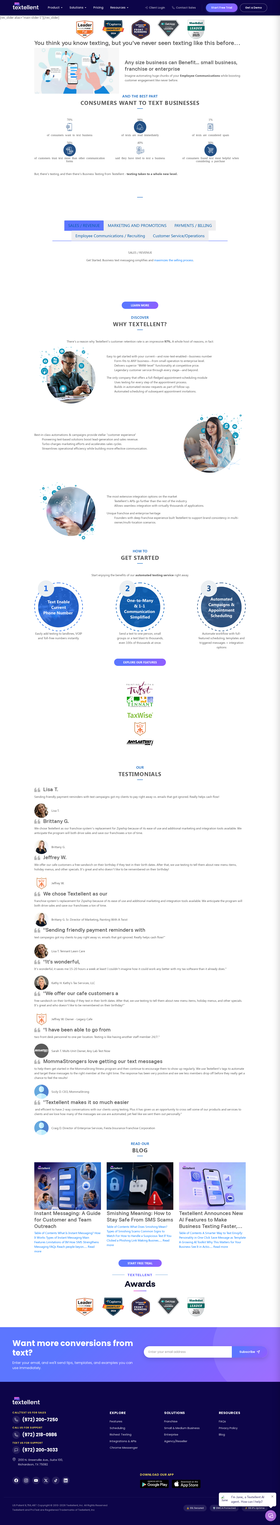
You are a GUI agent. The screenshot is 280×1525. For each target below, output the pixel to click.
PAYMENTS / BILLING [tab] (193, 225)
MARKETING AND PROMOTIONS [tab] (137, 225)
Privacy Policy (228, 1428)
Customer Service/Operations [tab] (179, 235)
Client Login (157, 8)
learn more (140, 305)
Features (116, 1421)
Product (54, 8)
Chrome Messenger (124, 1448)
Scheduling (117, 1428)
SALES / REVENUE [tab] (84, 225)
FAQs (222, 1421)
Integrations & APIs (123, 1441)
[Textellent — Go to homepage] (26, 8)
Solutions (76, 8)
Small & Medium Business (182, 1428)
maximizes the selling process (173, 260)
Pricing (98, 8)
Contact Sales (186, 8)
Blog (222, 1434)
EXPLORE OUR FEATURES (140, 662)
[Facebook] (16, 1480)
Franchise (171, 1421)
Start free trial (140, 1263)
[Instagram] (26, 1480)
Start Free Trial (221, 8)
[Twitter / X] (46, 1480)
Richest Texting (120, 1434)
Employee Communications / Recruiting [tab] (110, 235)
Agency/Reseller (175, 1441)
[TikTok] (56, 1480)
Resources (118, 8)
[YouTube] (36, 1480)
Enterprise (171, 1434)
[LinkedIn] (66, 1480)
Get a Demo (253, 8)
